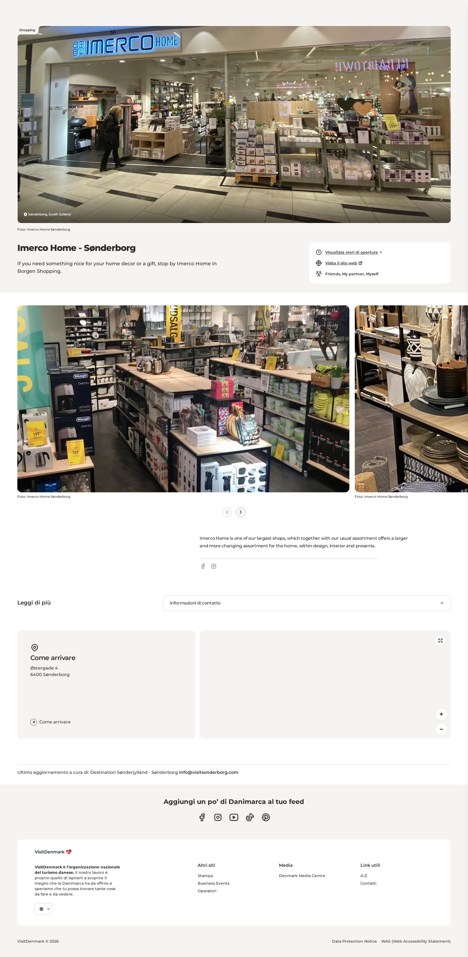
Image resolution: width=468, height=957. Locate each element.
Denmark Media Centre (302, 875)
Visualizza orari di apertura (351, 252)
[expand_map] (440, 640)
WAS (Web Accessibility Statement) (416, 941)
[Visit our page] (218, 817)
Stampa (205, 875)
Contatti (368, 883)
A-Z (363, 875)
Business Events (213, 883)
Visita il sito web (341, 263)
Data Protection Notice (354, 941)
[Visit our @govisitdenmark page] (250, 817)
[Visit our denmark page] (202, 817)
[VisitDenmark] (53, 852)
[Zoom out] (441, 729)
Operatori (207, 890)
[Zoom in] (441, 714)
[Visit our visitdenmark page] (234, 817)
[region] (325, 684)
